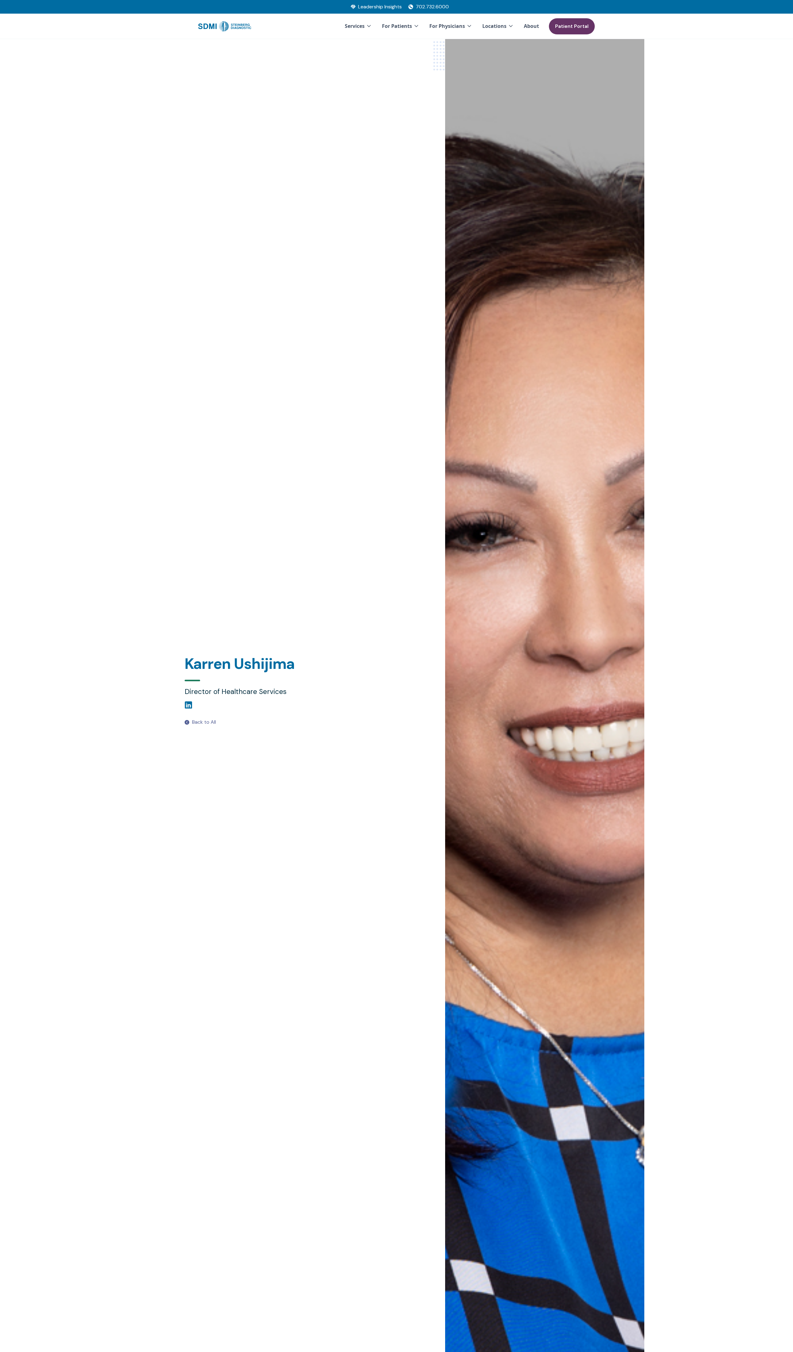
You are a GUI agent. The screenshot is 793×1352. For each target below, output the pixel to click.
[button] (358, 26)
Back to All (204, 722)
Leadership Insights (380, 6)
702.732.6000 (432, 6)
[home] (224, 26)
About (531, 26)
